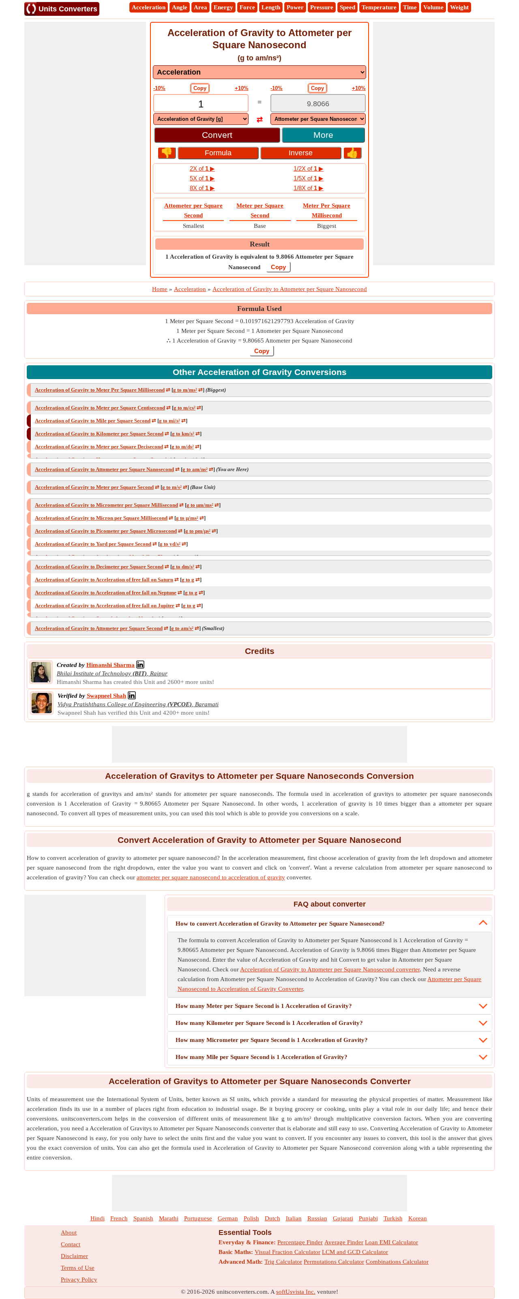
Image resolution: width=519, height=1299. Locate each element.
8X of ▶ (202, 187)
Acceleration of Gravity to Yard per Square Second (93, 544)
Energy (223, 7)
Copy (199, 88)
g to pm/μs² (197, 531)
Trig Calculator (283, 1261)
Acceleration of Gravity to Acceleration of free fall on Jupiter (104, 605)
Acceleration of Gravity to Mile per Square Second (92, 421)
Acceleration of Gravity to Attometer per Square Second (99, 628)
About (69, 1232)
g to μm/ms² (200, 505)
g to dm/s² (183, 567)
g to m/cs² (184, 408)
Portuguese (198, 1218)
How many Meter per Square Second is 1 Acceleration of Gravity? (264, 1006)
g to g (188, 580)
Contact (70, 1244)
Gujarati (343, 1218)
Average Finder (343, 1242)
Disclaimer (74, 1256)
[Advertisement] (85, 143)
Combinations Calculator (397, 1261)
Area (200, 7)
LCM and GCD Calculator (355, 1252)
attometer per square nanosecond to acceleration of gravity (211, 877)
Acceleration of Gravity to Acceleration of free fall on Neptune (105, 592)
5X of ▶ (202, 178)
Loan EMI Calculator (391, 1242)
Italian (294, 1218)
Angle (179, 7)
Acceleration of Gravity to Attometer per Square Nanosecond (104, 469)
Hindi (97, 1218)
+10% (242, 88)
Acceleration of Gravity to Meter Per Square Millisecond (100, 390)
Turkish (393, 1218)
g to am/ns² (195, 469)
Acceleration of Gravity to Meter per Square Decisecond (99, 447)
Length (271, 7)
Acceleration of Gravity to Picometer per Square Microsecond (106, 531)
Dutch (272, 1218)
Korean (417, 1218)
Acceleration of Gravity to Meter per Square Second (94, 487)
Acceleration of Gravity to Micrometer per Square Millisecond (106, 505)
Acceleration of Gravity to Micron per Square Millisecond (101, 518)
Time (410, 7)
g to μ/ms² (187, 518)
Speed (347, 7)
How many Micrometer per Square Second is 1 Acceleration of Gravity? (272, 1040)
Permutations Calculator (334, 1261)
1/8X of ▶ (309, 187)
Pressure (321, 7)
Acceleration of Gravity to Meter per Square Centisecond (100, 408)
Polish (251, 1218)
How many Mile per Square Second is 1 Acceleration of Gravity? (261, 1057)
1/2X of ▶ (309, 168)
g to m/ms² (185, 390)
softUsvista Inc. (295, 1291)
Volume (433, 7)
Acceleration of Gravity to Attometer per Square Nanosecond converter (330, 969)
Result (260, 244)
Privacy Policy (79, 1279)
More (323, 134)
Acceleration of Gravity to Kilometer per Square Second (99, 434)
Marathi (168, 1218)
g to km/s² (183, 434)
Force (247, 7)
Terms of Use (77, 1268)
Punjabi (368, 1218)
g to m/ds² (183, 447)
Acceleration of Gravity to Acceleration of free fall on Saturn (104, 580)
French (119, 1218)
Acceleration (148, 7)
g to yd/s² (170, 544)
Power (295, 7)
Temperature (379, 7)
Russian (317, 1218)
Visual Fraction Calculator (287, 1252)
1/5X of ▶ (309, 178)
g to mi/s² (169, 421)
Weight (459, 7)
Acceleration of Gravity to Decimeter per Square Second (99, 567)
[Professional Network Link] (140, 665)
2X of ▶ (202, 168)
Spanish (143, 1218)
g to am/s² (182, 628)
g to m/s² (172, 487)
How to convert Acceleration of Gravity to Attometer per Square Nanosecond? (280, 923)
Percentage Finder (300, 1242)
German (228, 1218)
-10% (159, 88)
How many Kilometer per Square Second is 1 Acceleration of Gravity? (269, 1023)
